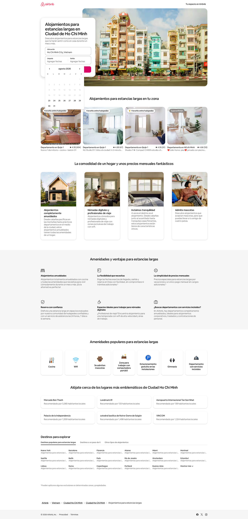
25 (59, 100)
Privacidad (63, 514)
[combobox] (68, 52)
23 (49, 100)
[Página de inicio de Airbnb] (47, 4)
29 (80, 100)
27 (70, 100)
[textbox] (56, 61)
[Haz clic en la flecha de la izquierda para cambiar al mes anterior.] (49, 69)
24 (54, 100)
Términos (74, 514)
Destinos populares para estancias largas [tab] (58, 442)
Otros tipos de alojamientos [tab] (116, 442)
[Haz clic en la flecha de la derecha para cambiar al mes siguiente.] (79, 69)
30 (49, 106)
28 (75, 100)
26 (64, 100)
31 (54, 106)
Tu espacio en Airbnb (196, 4)
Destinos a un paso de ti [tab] (90, 442)
